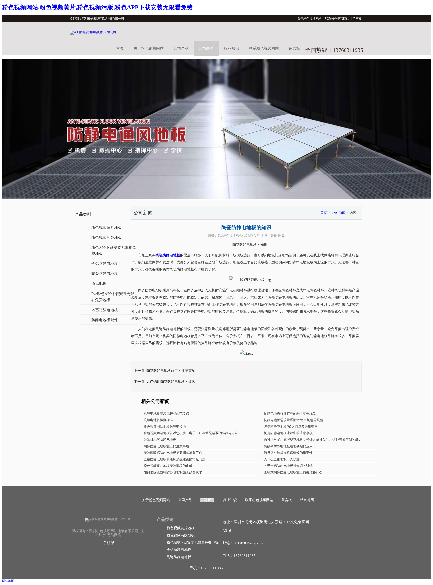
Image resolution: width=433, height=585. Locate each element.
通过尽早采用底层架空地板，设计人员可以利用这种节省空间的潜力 (313, 440)
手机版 (108, 543)
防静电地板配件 (104, 320)
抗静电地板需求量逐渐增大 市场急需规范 (293, 420)
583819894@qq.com (248, 543)
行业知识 (231, 48)
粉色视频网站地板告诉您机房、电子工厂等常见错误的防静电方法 (191, 433)
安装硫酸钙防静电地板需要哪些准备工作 (173, 453)
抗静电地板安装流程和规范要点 (166, 413)
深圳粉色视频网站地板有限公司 (238, 235)
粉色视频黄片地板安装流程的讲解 (168, 466)
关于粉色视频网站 (309, 18)
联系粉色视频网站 (337, 18)
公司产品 (181, 48)
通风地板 (98, 284)
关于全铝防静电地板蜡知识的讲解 (288, 466)
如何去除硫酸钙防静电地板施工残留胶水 (173, 472)
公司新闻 (206, 48)
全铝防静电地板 (104, 264)
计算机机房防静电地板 (160, 440)
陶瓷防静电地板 (104, 274)
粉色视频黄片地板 (106, 228)
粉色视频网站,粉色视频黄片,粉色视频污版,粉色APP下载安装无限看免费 (97, 7)
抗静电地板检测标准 (158, 420)
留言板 (357, 18)
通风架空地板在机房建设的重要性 (288, 453)
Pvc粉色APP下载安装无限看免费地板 (112, 297)
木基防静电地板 (104, 310)
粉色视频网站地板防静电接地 (165, 426)
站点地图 (307, 500)
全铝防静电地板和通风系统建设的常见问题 (174, 459)
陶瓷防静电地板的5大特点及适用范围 (291, 426)
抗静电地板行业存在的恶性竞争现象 (290, 413)
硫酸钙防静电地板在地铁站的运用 (288, 446)
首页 (120, 48)
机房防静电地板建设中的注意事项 (288, 433)
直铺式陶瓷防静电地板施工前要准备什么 (293, 472)
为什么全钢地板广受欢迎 (282, 459)
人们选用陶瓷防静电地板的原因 (170, 382)
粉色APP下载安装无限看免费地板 (113, 251)
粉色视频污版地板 (106, 238)
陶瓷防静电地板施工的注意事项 (170, 371)
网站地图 (8, 581)
